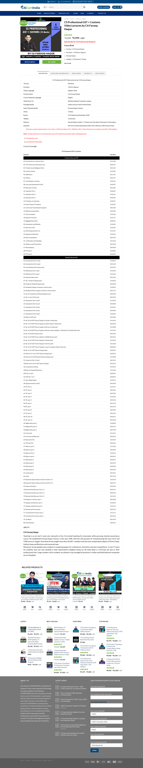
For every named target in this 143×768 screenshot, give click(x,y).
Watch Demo (30, 62)
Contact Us (102, 13)
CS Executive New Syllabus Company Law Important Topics (73, 719)
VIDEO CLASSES (81, 19)
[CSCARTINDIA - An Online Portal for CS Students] (30, 7)
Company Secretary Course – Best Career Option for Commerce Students (73, 687)
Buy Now (52, 62)
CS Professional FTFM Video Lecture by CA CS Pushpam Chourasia (58, 598)
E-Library (90, 13)
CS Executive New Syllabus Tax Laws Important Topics (73, 713)
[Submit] (84, 7)
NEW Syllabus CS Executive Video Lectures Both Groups (83, 598)
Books (75, 13)
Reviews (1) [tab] (88, 73)
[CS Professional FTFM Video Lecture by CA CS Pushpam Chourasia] (58, 582)
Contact (28, 760)
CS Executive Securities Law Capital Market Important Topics (72, 734)
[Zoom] (23, 56)
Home (39, 13)
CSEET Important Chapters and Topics (73, 706)
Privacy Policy (48, 760)
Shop (72, 19)
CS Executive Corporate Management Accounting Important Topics (73, 726)
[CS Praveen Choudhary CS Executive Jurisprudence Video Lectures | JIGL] (32, 582)
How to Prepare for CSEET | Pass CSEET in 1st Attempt (74, 700)
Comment (63, 707)
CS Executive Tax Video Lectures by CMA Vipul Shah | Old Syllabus (109, 598)
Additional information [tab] (59, 73)
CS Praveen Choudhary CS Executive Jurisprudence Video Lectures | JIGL (32, 598)
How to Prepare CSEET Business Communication (71, 694)
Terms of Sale (36, 760)
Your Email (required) (98, 702)
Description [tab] (43, 73)
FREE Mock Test (64, 13)
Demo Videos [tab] (76, 73)
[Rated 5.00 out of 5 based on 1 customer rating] (84, 35)
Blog (82, 13)
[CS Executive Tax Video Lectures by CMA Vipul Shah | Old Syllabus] (110, 582)
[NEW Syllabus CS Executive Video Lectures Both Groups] (84, 582)
